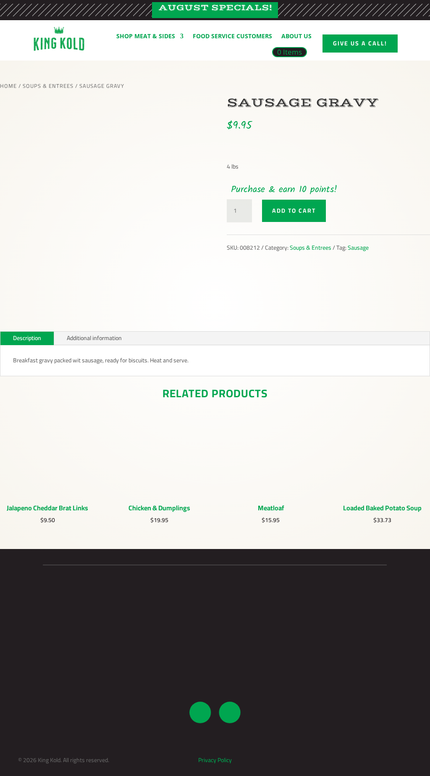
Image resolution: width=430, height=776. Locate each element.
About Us (296, 36)
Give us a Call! (360, 43)
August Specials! (215, 8)
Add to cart (294, 210)
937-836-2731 (215, 648)
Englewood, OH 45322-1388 (94, 658)
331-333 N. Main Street (94, 648)
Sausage (358, 247)
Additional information (94, 338)
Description (27, 338)
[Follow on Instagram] (230, 712)
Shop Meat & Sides (145, 36)
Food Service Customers (232, 36)
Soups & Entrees (48, 86)
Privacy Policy (215, 760)
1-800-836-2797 (215, 658)
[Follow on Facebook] (200, 712)
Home (8, 86)
